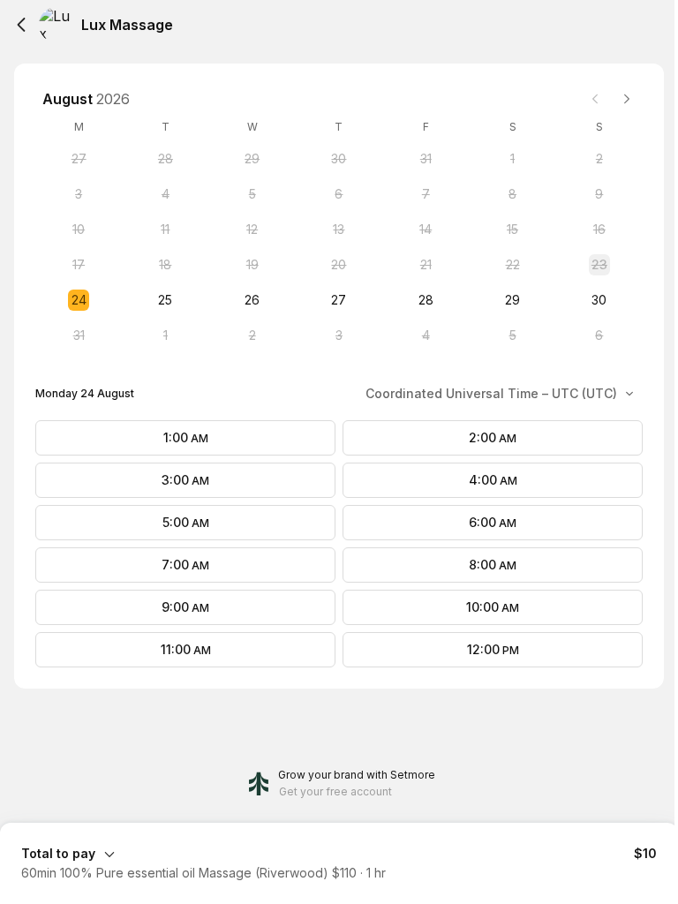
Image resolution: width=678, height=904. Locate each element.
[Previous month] (595, 99)
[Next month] (627, 99)
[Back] (21, 25)
